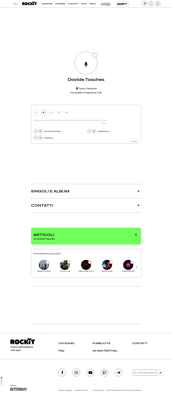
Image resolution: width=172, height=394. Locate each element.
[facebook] (62, 372)
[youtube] (90, 372)
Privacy (2, 382)
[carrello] (144, 3)
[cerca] (151, 3)
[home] (29, 4)
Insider (105, 3)
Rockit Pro (122, 3)
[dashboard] (157, 3)
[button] (35, 267)
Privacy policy (98, 390)
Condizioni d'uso (81, 390)
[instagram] (76, 372)
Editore (12, 387)
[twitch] (104, 372)
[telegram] (118, 372)
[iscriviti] (160, 373)
